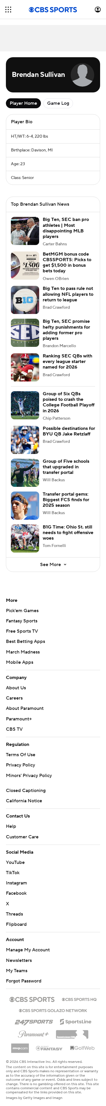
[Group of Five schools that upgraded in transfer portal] (25, 473)
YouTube (15, 862)
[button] (8, 9)
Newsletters (19, 960)
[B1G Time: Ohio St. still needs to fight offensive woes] (25, 538)
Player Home (23, 103)
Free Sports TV (22, 631)
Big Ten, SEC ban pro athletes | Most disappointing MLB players (66, 228)
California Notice (24, 801)
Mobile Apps (19, 662)
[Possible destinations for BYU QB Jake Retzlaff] (25, 440)
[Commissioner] (72, 1032)
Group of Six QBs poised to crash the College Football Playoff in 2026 (69, 402)
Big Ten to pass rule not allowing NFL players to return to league (68, 294)
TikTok (12, 873)
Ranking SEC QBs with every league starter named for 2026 (67, 361)
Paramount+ (19, 719)
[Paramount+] (33, 1033)
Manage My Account (28, 950)
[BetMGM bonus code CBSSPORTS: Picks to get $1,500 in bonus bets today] (25, 265)
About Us (16, 688)
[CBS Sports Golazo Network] (53, 1010)
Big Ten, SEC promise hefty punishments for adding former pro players (66, 329)
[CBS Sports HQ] (79, 999)
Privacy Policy (20, 765)
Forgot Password (24, 981)
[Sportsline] (76, 1021)
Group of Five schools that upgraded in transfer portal (66, 466)
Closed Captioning (26, 790)
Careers (14, 698)
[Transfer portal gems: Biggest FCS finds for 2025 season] (25, 506)
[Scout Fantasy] (49, 1048)
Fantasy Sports (21, 621)
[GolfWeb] (82, 1048)
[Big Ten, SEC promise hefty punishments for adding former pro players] (25, 333)
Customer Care (22, 837)
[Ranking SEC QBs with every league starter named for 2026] (25, 367)
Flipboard (16, 924)
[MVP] (20, 1046)
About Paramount (25, 708)
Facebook (16, 893)
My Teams (16, 971)
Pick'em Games (22, 611)
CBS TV (14, 729)
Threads (14, 914)
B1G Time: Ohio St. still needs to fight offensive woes (68, 532)
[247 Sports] (34, 1021)
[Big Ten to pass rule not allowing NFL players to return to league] (25, 300)
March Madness (23, 652)
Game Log (58, 103)
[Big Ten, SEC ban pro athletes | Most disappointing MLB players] (25, 231)
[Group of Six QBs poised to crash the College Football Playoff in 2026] (25, 405)
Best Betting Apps (25, 641)
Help (11, 826)
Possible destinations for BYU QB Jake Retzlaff (69, 431)
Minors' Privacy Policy (29, 776)
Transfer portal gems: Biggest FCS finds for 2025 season (66, 499)
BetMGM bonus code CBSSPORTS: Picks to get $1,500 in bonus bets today (67, 262)
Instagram (16, 883)
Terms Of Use (20, 755)
